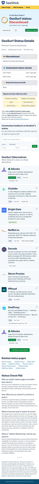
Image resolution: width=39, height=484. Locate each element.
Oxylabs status (19, 362)
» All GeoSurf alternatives (19, 350)
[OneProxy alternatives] (4, 308)
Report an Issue (31, 30)
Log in (4, 144)
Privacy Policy (25, 481)
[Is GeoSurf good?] (16, 30)
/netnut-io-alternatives (9, 228)
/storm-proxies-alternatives (11, 271)
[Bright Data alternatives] (4, 210)
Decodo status (28, 364)
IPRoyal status (23, 366)
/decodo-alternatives (9, 246)
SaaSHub (17, 481)
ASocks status (7, 362)
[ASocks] (4, 169)
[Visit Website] (36, 188)
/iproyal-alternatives (8, 286)
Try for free (12, 177)
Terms (32, 481)
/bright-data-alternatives (10, 207)
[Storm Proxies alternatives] (4, 274)
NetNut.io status (14, 364)
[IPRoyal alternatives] (4, 289)
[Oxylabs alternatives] (4, 189)
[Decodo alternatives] (4, 249)
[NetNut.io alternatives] (4, 230)
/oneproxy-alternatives (9, 305)
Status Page (9, 481)
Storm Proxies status (9, 366)
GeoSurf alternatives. (22, 119)
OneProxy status (7, 368)
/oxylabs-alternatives (9, 186)
